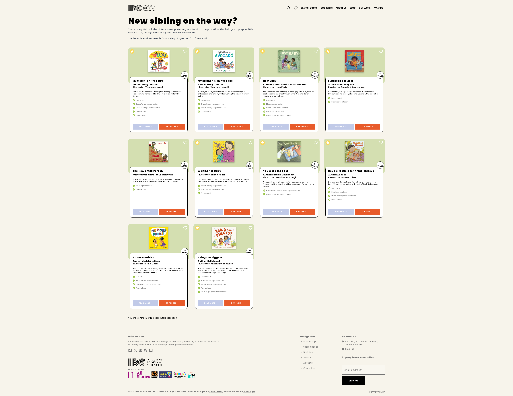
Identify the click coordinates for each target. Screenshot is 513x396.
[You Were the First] (289, 156)
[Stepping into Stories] (165, 374)
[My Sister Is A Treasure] (158, 65)
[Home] (141, 8)
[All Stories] (139, 374)
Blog (353, 7)
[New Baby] (289, 65)
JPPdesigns (249, 391)
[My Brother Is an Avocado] (223, 65)
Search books (310, 346)
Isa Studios (217, 391)
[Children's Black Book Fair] (179, 374)
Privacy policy (377, 392)
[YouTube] (151, 350)
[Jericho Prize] (154, 374)
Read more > (145, 126)
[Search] (288, 8)
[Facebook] (130, 350)
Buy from (171, 126)
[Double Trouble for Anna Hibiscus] (354, 156)
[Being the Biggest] (223, 242)
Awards (378, 7)
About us (341, 7)
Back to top (309, 341)
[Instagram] (140, 350)
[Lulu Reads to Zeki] (354, 65)
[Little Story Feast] (191, 374)
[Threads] (145, 350)
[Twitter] (135, 350)
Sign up (354, 380)
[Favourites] (295, 8)
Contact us (309, 368)
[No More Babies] (158, 242)
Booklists (327, 7)
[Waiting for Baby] (223, 156)
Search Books (309, 7)
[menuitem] (288, 8)
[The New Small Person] (158, 156)
